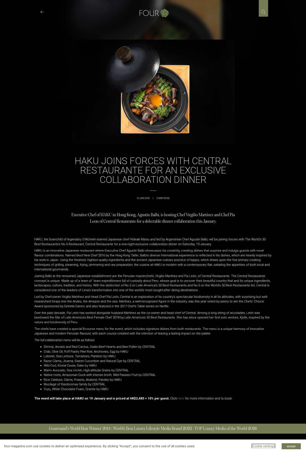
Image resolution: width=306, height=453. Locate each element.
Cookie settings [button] (263, 446)
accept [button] (291, 446)
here (181, 398)
